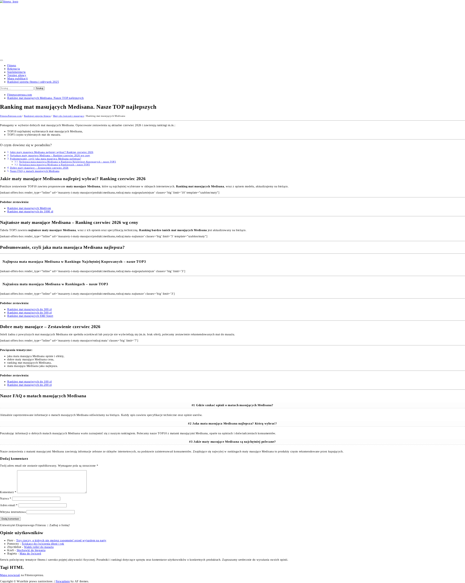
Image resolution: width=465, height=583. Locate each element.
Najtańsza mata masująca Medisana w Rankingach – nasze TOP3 (54, 164)
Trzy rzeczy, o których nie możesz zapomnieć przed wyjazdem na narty (61, 540)
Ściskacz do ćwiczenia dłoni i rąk (43, 543)
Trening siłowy (16, 75)
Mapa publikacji (17, 78)
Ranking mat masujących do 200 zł (29, 384)
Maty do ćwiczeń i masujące (68, 116)
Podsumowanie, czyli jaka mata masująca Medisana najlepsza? (45, 158)
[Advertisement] (232, 30)
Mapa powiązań (10, 575)
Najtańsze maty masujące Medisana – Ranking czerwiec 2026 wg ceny (50, 155)
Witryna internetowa (13, 511)
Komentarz (8, 492)
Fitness (11, 65)
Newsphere (63, 581)
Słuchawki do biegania (31, 550)
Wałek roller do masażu (39, 547)
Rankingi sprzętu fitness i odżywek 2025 (33, 81)
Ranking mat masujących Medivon (29, 208)
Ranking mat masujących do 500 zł (29, 312)
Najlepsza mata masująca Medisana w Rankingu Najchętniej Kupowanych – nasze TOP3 (67, 161)
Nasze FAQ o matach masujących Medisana (34, 171)
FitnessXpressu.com (11, 116)
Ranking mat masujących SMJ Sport (30, 315)
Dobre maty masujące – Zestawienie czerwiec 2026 (39, 167)
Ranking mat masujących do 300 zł (29, 309)
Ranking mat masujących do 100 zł (29, 381)
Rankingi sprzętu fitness (37, 116)
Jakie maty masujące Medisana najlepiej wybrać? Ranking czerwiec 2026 (51, 152)
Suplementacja (16, 72)
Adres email (9, 505)
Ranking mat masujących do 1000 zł (30, 211)
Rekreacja (13, 68)
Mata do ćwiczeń (30, 553)
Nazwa (5, 498)
